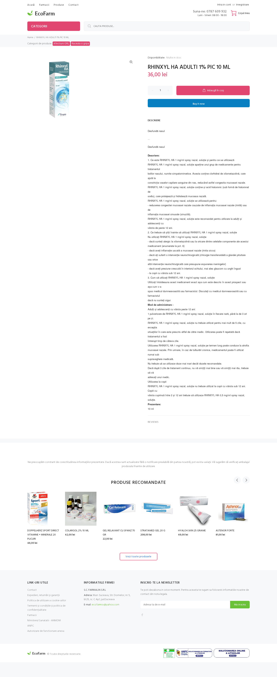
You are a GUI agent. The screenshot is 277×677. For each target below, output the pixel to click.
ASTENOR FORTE (112, 530)
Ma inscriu (240, 605)
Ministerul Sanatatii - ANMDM (44, 620)
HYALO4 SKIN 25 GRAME (79, 530)
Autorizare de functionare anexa (45, 631)
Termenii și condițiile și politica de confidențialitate (46, 608)
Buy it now (199, 104)
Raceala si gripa (80, 43)
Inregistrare (242, 5)
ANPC (30, 626)
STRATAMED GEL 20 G (39, 530)
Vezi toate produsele (138, 556)
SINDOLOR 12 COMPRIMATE (231, 530)
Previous (237, 480)
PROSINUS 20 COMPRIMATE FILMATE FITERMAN (156, 532)
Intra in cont (224, 5)
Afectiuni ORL (61, 43)
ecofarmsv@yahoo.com (105, 605)
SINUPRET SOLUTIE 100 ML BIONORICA (192, 532)
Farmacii (32, 615)
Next (246, 480)
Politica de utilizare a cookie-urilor (46, 600)
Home (30, 37)
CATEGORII (39, 26)
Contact (32, 590)
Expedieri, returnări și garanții (43, 595)
